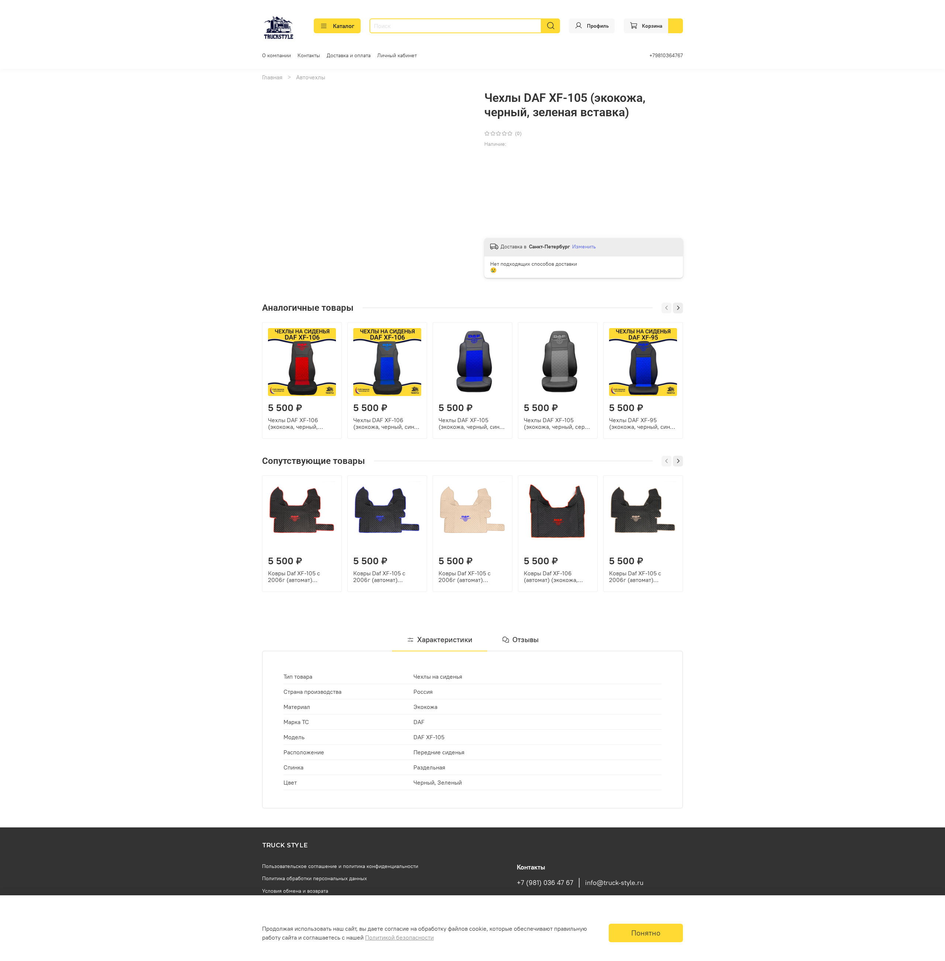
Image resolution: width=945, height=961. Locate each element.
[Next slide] (461, 91)
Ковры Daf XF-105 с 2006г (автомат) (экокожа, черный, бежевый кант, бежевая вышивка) (641, 576)
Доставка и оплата (349, 55)
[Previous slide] (274, 91)
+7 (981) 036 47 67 (545, 883)
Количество (499, 176)
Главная (272, 77)
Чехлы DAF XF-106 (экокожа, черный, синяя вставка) (386, 423)
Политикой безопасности (399, 937)
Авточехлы (310, 77)
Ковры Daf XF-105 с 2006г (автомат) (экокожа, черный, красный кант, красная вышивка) (298, 576)
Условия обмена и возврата (295, 891)
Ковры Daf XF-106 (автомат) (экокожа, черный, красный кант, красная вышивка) (554, 576)
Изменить (584, 246)
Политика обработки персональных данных (314, 878)
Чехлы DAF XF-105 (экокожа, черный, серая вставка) (557, 423)
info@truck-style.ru (614, 883)
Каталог (343, 26)
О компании (276, 55)
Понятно (645, 932)
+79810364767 (666, 55)
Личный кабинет (397, 55)
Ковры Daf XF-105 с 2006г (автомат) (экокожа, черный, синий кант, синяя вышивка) (387, 576)
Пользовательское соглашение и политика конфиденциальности (340, 866)
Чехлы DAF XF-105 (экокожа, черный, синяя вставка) (472, 423)
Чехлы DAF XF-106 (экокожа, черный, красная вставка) (293, 423)
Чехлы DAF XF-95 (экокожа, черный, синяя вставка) (642, 423)
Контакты (309, 55)
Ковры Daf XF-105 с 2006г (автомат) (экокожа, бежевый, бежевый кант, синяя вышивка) (466, 576)
